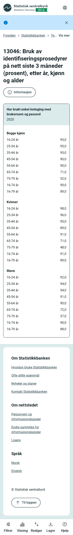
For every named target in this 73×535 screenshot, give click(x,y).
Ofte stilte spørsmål (25, 375)
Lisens (16, 440)
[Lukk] (66, 22)
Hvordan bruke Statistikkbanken (34, 367)
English (16, 471)
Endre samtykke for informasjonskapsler (26, 429)
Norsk (15, 463)
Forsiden (9, 35)
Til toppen (29, 502)
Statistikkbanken (33, 35)
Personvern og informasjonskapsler (26, 416)
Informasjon (23, 92)
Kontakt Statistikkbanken (29, 392)
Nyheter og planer (23, 383)
